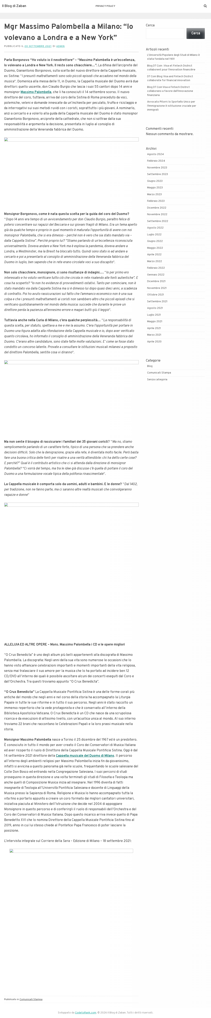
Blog (149, 366)
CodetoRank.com (85, 1012)
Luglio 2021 (154, 315)
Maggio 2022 (155, 248)
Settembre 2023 (157, 174)
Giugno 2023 (155, 181)
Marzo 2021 (154, 335)
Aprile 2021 (154, 328)
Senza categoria (157, 379)
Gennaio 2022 (155, 275)
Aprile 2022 (154, 254)
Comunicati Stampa (31, 999)
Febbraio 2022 (156, 268)
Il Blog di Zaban (14, 6)
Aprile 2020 (154, 341)
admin (60, 46)
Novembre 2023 (157, 167)
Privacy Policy (105, 6)
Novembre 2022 (157, 214)
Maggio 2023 (155, 187)
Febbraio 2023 (156, 201)
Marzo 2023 (154, 194)
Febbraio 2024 (156, 161)
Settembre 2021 (157, 301)
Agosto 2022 (155, 228)
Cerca (150, 25)
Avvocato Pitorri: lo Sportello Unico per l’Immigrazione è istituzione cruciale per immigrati (171, 106)
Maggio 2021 (154, 321)
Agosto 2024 (155, 154)
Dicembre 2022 (156, 208)
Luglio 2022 (154, 234)
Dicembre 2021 (156, 281)
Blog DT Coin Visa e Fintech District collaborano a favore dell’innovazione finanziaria (170, 91)
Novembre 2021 (157, 288)
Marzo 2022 (154, 261)
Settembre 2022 (157, 221)
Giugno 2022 (155, 241)
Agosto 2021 (155, 308)
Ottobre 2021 (155, 295)
